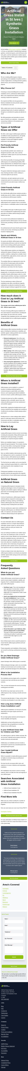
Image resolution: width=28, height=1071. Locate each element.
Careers (3, 1017)
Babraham (5, 902)
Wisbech (5, 906)
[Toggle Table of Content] (14, 68)
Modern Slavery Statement (8, 1046)
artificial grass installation (15, 49)
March (4, 900)
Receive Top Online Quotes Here (14, 375)
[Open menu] (25, 2)
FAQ (2, 1008)
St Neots (5, 890)
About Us (3, 1025)
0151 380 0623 (5, 999)
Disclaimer (4, 1053)
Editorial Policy (5, 1060)
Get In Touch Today (14, 62)
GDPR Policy (4, 1044)
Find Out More (14, 560)
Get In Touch (14, 966)
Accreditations (4, 1036)
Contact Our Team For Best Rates (14, 291)
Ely (3, 895)
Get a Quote (13, 43)
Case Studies (4, 1015)
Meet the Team (5, 1034)
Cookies (3, 1029)
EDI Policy (4, 1048)
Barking (9, 811)
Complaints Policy (5, 1062)
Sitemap (3, 1067)
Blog (2, 1006)
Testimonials (4, 1013)
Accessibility (4, 1050)
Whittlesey (5, 897)
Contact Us (4, 1011)
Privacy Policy (4, 1027)
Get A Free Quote (14, 878)
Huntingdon (4, 811)
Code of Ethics (5, 1065)
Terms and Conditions (6, 1032)
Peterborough (6, 904)
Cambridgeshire (7, 893)
